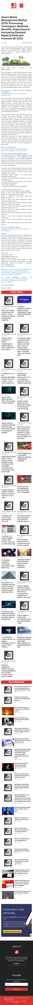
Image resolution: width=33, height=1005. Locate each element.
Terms (8, 1001)
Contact (16, 1003)
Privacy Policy (15, 1001)
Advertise (23, 1001)
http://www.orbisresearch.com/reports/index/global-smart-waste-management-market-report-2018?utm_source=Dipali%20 (15, 280)
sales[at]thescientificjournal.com (16, 965)
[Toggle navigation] (21, 5)
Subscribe (17, 989)
